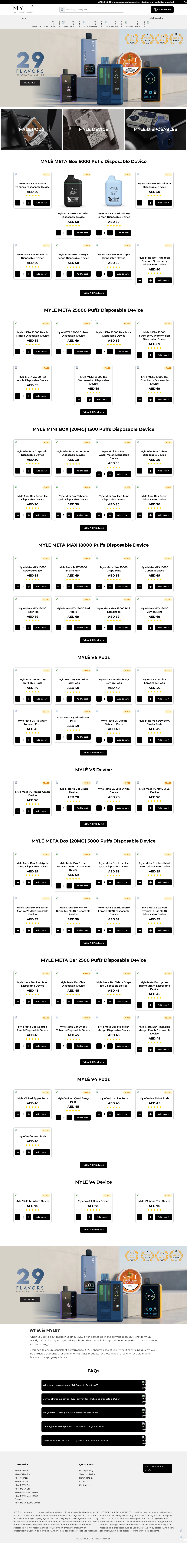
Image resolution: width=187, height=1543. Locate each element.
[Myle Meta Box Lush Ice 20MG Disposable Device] (113, 856)
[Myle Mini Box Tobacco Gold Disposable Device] (73, 489)
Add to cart (41, 203)
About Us (84, 1481)
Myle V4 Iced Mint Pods (154, 1098)
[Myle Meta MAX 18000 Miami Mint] (73, 560)
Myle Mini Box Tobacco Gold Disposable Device (73, 498)
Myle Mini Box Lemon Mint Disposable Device (73, 453)
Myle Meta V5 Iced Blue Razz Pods (73, 681)
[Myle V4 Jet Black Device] (93, 1195)
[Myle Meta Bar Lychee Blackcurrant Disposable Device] (154, 975)
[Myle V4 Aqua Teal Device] (154, 1195)
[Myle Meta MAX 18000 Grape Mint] (113, 560)
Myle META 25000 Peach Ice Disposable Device (113, 334)
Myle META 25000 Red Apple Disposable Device (32, 378)
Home (23, 18)
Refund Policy (86, 1478)
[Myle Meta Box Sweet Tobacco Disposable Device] (32, 176)
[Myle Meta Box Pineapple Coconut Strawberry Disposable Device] (154, 248)
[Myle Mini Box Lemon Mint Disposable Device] (73, 444)
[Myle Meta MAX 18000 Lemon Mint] (154, 601)
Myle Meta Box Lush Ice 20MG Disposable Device (113, 865)
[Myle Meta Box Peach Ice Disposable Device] (32, 247)
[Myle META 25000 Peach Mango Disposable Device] (32, 325)
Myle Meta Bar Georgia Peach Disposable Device (32, 1028)
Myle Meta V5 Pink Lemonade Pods (154, 681)
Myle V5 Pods (69, 26)
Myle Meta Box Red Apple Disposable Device (114, 256)
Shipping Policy (87, 1474)
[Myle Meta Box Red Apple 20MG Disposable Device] (32, 856)
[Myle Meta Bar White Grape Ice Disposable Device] (113, 975)
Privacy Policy (86, 1470)
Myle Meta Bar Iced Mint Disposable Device (32, 984)
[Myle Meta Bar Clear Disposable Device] (73, 975)
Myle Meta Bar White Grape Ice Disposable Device (113, 984)
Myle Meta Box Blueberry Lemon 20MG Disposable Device (114, 911)
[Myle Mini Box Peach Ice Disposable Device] (32, 489)
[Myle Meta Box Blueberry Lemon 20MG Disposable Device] (113, 900)
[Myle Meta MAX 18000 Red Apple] (73, 601)
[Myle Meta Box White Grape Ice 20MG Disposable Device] (73, 900)
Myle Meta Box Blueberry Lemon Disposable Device (113, 215)
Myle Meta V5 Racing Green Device (32, 793)
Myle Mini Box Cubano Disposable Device (154, 453)
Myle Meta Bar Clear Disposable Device (73, 984)
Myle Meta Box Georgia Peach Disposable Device (73, 256)
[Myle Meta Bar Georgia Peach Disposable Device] (32, 1019)
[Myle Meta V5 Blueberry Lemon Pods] (113, 672)
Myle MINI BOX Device (26, 1492)
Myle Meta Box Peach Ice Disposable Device (32, 256)
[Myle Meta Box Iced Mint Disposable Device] (73, 191)
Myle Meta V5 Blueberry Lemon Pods (114, 681)
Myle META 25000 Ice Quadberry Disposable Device (154, 380)
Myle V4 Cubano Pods (32, 1136)
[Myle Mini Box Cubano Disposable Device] (154, 444)
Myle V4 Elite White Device (32, 1201)
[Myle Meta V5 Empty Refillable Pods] (32, 672)
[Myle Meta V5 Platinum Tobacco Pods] (32, 713)
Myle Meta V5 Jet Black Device (73, 790)
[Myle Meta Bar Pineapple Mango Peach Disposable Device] (154, 1019)
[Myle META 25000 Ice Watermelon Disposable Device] (93, 369)
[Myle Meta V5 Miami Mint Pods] (73, 711)
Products (165, 9)
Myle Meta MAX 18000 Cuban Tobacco (154, 569)
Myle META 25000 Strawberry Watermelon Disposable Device (154, 336)
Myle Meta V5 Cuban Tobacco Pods (114, 722)
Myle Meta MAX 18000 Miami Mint (73, 569)
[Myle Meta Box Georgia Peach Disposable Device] (73, 247)
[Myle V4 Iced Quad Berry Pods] (73, 1092)
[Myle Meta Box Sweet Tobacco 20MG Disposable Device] (73, 856)
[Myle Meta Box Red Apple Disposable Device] (113, 247)
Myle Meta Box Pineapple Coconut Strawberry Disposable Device (154, 261)
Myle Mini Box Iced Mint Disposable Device (114, 498)
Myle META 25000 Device (27, 1502)
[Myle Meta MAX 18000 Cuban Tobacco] (154, 560)
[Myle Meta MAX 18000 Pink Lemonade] (113, 601)
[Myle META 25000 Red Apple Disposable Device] (32, 369)
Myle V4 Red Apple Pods (32, 1098)
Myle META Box (22, 1485)
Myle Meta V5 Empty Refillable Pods (33, 681)
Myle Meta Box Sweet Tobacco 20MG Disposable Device (73, 867)
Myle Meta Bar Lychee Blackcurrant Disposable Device (154, 986)
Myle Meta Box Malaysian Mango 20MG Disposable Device (32, 911)
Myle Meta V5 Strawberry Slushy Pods (154, 722)
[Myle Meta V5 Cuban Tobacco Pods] (113, 713)
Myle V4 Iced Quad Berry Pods (73, 1100)
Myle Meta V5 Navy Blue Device (154, 790)
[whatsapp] (183, 1539)
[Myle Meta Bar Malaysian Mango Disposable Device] (113, 1019)
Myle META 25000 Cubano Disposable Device (73, 334)
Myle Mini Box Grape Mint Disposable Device (32, 453)
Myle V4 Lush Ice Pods (114, 1098)
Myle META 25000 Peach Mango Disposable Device (32, 334)
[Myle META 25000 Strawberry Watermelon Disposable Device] (154, 325)
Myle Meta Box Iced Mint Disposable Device (73, 215)
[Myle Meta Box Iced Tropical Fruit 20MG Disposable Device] (154, 900)
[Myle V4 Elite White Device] (32, 1195)
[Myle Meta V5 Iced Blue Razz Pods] (73, 672)
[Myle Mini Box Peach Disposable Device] (154, 489)
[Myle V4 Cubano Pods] (32, 1130)
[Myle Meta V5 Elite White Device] (113, 782)
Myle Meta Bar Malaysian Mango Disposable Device (114, 1028)
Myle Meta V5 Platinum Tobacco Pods (32, 722)
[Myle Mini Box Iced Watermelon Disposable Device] (113, 444)
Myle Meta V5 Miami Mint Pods (73, 719)
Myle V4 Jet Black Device (93, 1201)
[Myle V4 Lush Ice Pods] (113, 1092)
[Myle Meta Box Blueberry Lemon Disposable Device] (113, 191)
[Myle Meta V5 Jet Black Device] (73, 782)
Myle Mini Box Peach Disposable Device (154, 498)
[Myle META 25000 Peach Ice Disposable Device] (113, 325)
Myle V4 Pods (112, 26)
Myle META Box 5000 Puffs (43, 26)
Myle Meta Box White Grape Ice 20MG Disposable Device (73, 911)
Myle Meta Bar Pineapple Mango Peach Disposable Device (154, 1030)
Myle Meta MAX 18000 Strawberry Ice (32, 569)
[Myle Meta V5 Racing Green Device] (32, 784)
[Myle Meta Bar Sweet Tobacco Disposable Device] (73, 1019)
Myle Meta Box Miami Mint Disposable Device (154, 185)
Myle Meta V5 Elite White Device (114, 790)
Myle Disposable (156, 18)
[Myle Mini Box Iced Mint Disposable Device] (113, 489)
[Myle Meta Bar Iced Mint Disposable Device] (32, 975)
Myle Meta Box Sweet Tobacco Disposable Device (32, 185)
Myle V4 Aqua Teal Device (154, 1201)
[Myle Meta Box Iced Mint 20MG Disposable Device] (154, 856)
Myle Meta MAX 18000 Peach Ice (32, 610)
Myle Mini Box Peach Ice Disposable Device (32, 498)
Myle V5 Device (90, 26)
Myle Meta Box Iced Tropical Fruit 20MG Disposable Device (154, 911)
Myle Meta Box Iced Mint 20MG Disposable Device (154, 865)
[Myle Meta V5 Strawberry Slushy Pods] (154, 713)
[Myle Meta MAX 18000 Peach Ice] (32, 601)
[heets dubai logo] (23, 10)
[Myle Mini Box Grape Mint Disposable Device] (32, 444)
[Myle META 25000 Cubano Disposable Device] (73, 325)
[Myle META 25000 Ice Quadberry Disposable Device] (154, 369)
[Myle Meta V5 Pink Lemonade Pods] (154, 672)
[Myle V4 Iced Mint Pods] (154, 1092)
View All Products (94, 293)
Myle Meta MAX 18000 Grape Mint (114, 569)
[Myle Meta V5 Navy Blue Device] (154, 782)
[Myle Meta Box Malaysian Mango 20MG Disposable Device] (32, 900)
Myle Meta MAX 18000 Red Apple (73, 610)
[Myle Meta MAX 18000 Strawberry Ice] (32, 560)
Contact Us (84, 1485)
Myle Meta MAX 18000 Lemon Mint (154, 610)
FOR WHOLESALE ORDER (154, 1468)
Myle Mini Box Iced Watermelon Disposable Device (114, 455)
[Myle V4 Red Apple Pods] (32, 1092)
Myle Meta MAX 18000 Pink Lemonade (114, 610)
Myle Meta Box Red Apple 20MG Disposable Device (32, 865)
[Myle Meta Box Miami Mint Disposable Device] (154, 176)
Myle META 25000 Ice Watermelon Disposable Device (93, 380)
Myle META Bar (22, 1488)
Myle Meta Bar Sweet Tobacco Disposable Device (73, 1028)
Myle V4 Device (133, 26)
